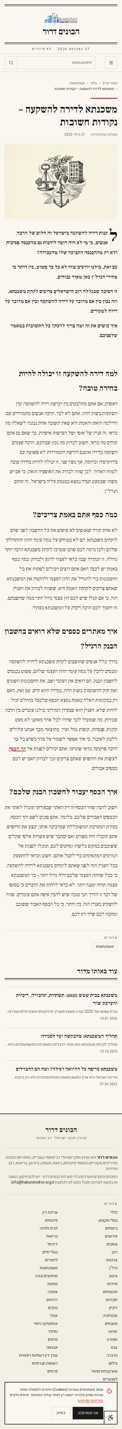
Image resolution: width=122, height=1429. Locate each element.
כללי (113, 1212)
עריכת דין (50, 1212)
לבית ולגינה (49, 1228)
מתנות (52, 1284)
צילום (113, 1363)
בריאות (52, 1236)
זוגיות (112, 1332)
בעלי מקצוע (107, 1220)
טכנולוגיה (110, 1316)
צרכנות (111, 1260)
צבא (114, 1347)
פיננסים (51, 1220)
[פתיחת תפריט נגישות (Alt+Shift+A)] (110, 1417)
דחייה (61, 1413)
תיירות (112, 1284)
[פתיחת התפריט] (111, 62)
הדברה (112, 1355)
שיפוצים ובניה (46, 1276)
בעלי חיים (50, 1252)
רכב (114, 1252)
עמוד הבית (109, 83)
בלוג (94, 83)
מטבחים (111, 1324)
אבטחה (52, 1347)
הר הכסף (17, 749)
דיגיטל (52, 1244)
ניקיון (113, 1308)
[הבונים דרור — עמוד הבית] (61, 18)
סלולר (53, 1332)
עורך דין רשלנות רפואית (38, 1355)
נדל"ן (113, 1268)
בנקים (53, 1308)
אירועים (111, 1236)
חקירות (111, 1300)
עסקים (112, 1244)
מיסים (53, 1339)
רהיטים (52, 1300)
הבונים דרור (61, 32)
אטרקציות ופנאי (104, 1371)
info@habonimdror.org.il (32, 1182)
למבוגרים (110, 1379)
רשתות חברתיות (45, 1363)
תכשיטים (110, 1292)
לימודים (51, 1260)
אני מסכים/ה (88, 1413)
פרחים (52, 1371)
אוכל (54, 1316)
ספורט (112, 1339)
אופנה (53, 1292)
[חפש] (11, 62)
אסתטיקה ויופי (46, 1324)
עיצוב (113, 1276)
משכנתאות (77, 83)
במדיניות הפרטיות (90, 1400)
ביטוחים (111, 1228)
